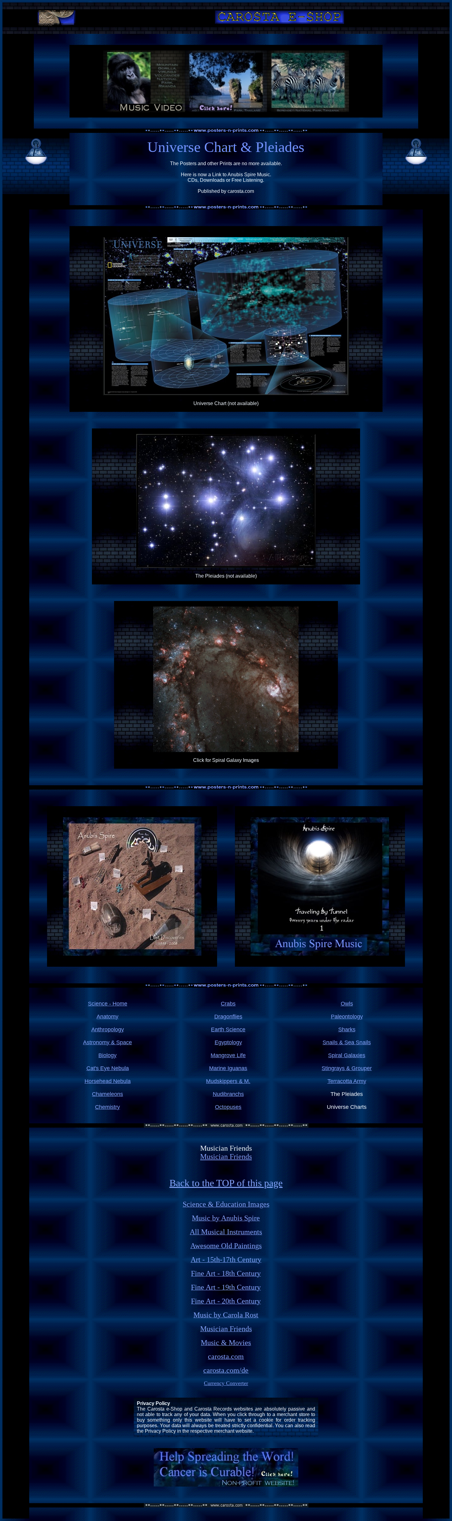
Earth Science (228, 1029)
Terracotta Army (346, 1081)
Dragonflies (228, 1016)
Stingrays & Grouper (347, 1068)
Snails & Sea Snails (347, 1042)
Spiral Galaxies (346, 1055)
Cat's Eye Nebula (107, 1068)
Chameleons (107, 1094)
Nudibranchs (228, 1094)
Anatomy (107, 1016)
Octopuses (228, 1107)
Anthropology (107, 1029)
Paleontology (347, 1016)
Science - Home (107, 1004)
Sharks (346, 1029)
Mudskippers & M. (228, 1081)
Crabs (228, 1004)
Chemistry (107, 1107)
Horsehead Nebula (108, 1081)
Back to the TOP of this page (226, 1183)
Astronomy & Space (107, 1042)
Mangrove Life (228, 1055)
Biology (107, 1055)
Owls (347, 1004)
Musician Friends (226, 1157)
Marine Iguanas (228, 1068)
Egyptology (228, 1042)
